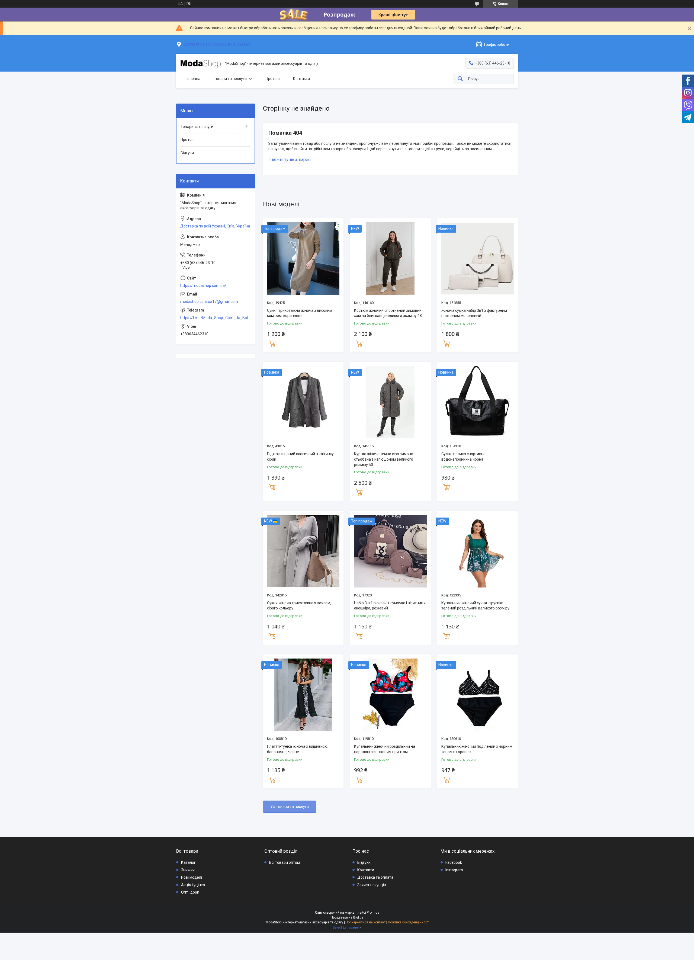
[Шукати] (460, 79)
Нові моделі (191, 877)
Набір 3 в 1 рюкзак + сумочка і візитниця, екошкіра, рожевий (390, 606)
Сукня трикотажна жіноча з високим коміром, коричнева (299, 313)
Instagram (454, 870)
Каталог (188, 862)
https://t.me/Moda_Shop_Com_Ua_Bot (214, 318)
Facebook (453, 862)
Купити (272, 343)
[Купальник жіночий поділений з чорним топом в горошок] (477, 695)
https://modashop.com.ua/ (203, 285)
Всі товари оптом (284, 862)
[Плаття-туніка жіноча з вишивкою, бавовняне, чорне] (303, 695)
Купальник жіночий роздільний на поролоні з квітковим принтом (384, 749)
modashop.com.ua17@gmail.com (209, 301)
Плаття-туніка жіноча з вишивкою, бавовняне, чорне (297, 749)
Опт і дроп (190, 892)
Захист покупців (371, 885)
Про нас (272, 78)
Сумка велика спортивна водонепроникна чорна (463, 456)
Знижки (188, 870)
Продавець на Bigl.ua (347, 917)
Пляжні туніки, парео (289, 159)
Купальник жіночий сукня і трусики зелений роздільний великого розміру (475, 606)
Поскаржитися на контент (365, 922)
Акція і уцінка (193, 885)
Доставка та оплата (375, 877)
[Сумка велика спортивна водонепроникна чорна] (477, 402)
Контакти (301, 78)
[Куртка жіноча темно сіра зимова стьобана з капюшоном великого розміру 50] (390, 402)
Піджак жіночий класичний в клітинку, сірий (301, 456)
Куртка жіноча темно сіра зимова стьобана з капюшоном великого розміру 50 (383, 459)
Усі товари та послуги (289, 806)
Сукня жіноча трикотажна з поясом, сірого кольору (299, 606)
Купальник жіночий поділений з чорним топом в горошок (476, 749)
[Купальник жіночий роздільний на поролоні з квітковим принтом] (390, 695)
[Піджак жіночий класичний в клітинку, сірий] (303, 402)
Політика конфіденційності (408, 922)
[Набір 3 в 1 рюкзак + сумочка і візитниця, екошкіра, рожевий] (390, 551)
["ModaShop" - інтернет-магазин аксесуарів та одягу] (200, 63)
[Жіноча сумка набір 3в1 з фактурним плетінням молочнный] (477, 258)
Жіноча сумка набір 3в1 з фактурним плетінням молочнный (474, 313)
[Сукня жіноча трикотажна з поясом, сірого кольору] (303, 551)
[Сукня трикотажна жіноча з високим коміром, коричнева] (303, 258)
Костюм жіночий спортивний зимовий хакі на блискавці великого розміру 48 (388, 313)
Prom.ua (373, 912)
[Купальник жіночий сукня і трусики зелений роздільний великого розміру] (477, 551)
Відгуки (187, 153)
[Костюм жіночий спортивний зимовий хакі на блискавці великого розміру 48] (390, 258)
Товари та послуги (230, 78)
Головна (193, 78)
